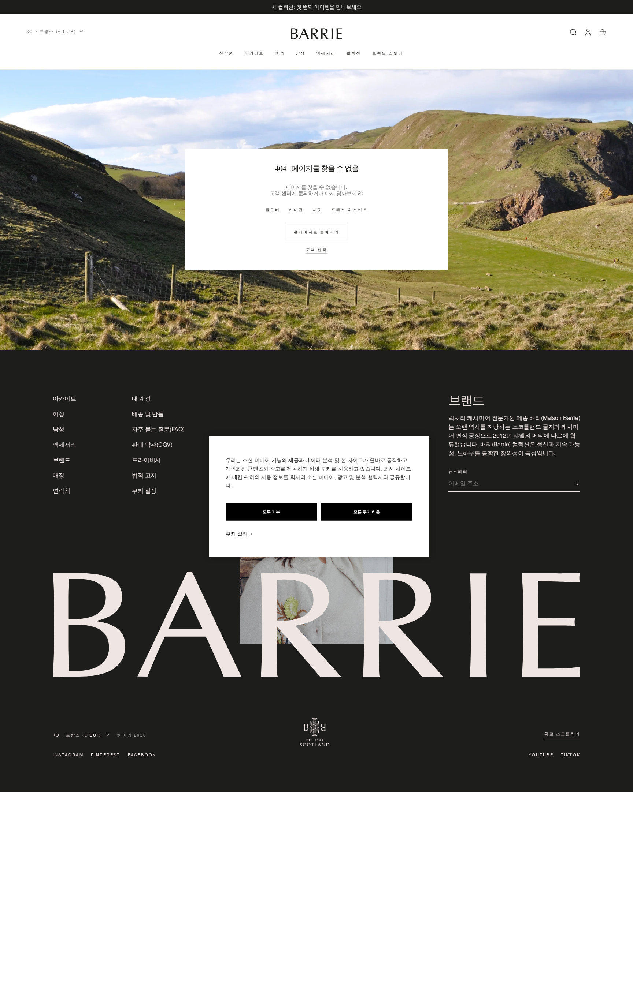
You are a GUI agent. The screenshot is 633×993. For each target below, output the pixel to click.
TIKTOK (570, 754)
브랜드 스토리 (387, 53)
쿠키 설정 (144, 490)
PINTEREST (106, 754)
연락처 (61, 490)
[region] (319, 496)
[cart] (603, 33)
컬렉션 (354, 53)
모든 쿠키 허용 (366, 512)
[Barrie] (316, 38)
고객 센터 (316, 249)
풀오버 (272, 209)
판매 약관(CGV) (152, 444)
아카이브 (254, 53)
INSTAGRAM (68, 754)
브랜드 (61, 460)
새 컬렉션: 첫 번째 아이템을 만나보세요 (317, 6)
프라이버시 (146, 460)
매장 (58, 475)
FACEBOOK (142, 754)
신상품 (226, 53)
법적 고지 (144, 475)
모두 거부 (271, 512)
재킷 (317, 209)
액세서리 (326, 53)
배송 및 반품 (148, 413)
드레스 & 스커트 (350, 209)
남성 (300, 53)
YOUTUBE (541, 754)
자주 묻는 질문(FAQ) (158, 429)
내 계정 (141, 398)
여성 (279, 53)
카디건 (296, 209)
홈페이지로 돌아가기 (316, 232)
